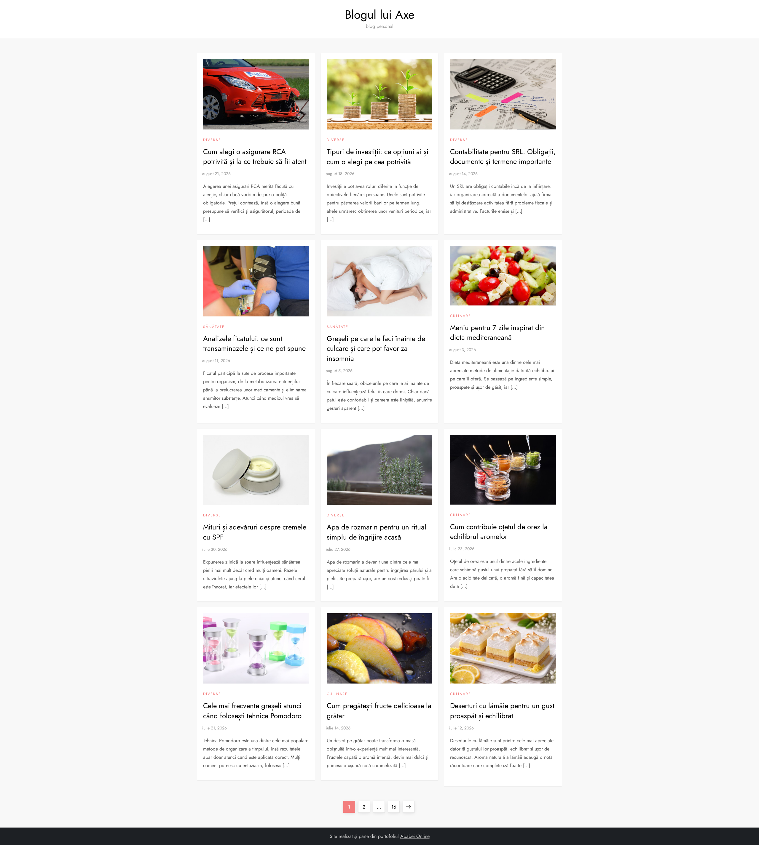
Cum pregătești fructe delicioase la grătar (379, 710)
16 (395, 806)
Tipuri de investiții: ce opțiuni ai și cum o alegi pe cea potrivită (377, 156)
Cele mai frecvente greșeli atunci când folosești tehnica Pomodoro (252, 710)
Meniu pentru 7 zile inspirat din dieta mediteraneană (497, 332)
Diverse (212, 140)
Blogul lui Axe (379, 14)
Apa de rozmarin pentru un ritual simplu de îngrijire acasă (376, 532)
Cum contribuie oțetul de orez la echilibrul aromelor (499, 531)
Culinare (460, 316)
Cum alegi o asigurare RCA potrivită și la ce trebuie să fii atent (255, 156)
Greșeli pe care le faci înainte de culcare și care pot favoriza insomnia (376, 348)
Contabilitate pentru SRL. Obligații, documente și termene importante (503, 156)
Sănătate (214, 327)
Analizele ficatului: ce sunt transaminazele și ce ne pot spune (254, 343)
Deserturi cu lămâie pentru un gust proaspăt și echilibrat (502, 710)
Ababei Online (415, 836)
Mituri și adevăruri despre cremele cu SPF (254, 532)
